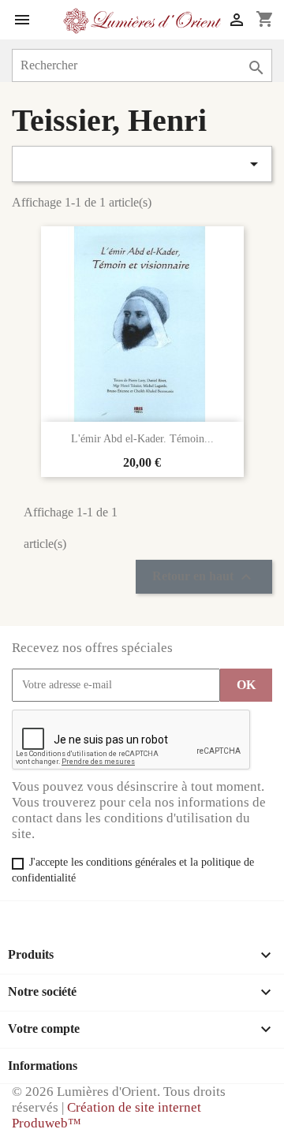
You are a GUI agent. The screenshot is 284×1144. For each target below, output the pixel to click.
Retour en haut (204, 577)
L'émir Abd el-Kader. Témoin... (142, 439)
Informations (42, 1065)
